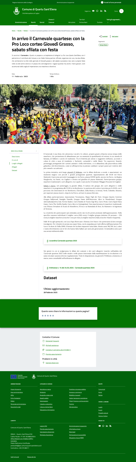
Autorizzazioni (44, 401)
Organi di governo (16, 389)
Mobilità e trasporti (74, 395)
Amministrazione (21, 22)
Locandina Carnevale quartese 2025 (63, 241)
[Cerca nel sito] (121, 11)
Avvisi (100, 392)
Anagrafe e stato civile (46, 395)
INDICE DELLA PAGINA (17, 151)
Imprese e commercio (75, 392)
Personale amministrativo (18, 404)
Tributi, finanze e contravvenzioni (78, 401)
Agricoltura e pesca (45, 389)
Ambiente (43, 392)
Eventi (100, 410)
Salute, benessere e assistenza (78, 398)
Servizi (42, 22)
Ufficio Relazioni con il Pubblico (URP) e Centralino (22, 440)
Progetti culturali (103, 413)
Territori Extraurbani (83, 20)
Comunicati (101, 389)
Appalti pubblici (44, 398)
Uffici (12, 395)
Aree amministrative (17, 392)
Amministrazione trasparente (65, 2)
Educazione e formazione (47, 410)
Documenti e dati (16, 407)
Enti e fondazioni (15, 398)
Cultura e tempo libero (46, 407)
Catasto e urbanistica (46, 404)
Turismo (99, 22)
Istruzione (71, 22)
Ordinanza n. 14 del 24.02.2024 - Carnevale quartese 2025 (71, 268)
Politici (12, 401)
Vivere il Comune (51, 20)
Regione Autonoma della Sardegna (22, 2)
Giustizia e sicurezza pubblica (77, 389)
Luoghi (100, 407)
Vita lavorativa (73, 407)
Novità (33, 22)
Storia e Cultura (102, 416)
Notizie (100, 395)
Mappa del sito (31, 457)
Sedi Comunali (15, 457)
